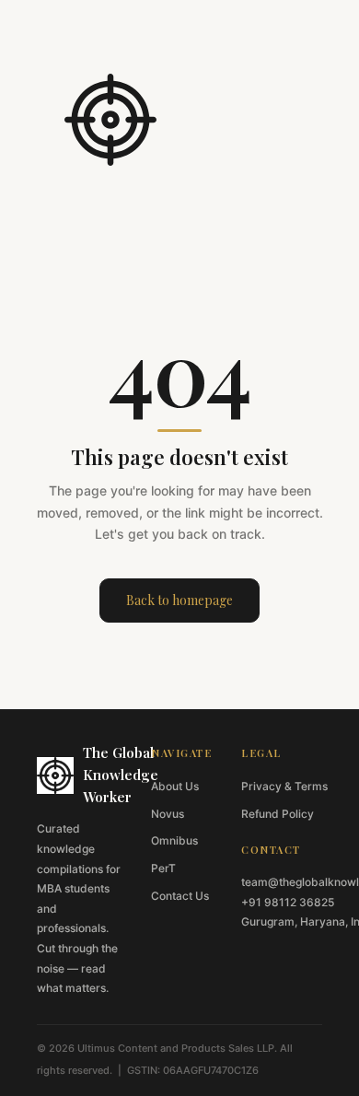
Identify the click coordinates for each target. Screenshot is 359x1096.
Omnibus (174, 840)
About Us (175, 786)
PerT (163, 868)
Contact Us (180, 896)
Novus (167, 814)
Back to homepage (179, 600)
